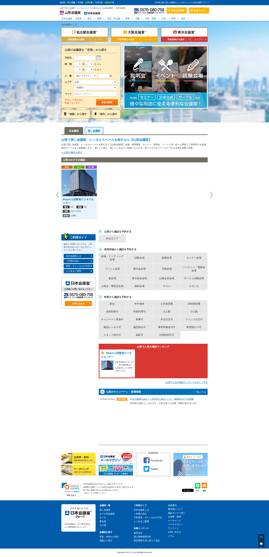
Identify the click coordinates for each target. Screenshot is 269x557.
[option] (166, 77)
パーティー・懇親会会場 (194, 269)
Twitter (154, 469)
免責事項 (172, 505)
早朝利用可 (139, 311)
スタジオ (194, 286)
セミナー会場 (193, 257)
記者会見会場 (166, 278)
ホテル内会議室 (107, 513)
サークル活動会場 (194, 278)
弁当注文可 (166, 319)
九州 (163, 18)
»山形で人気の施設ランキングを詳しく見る (186, 382)
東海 (127, 18)
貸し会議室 (94, 131)
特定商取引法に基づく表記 (147, 540)
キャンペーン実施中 (112, 319)
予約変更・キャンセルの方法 (148, 517)
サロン (166, 286)
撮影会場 (139, 286)
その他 (102, 525)
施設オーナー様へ (176, 513)
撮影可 (139, 335)
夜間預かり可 (193, 327)
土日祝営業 (166, 303)
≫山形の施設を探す (71, 152)
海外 (183, 18)
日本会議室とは (73, 256)
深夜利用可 (112, 311)
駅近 (112, 303)
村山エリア (112, 238)
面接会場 (167, 257)
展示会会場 (139, 268)
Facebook (156, 460)
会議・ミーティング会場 (112, 258)
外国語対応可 (166, 335)
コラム (171, 536)
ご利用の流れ (72, 261)
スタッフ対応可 (112, 335)
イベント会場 (112, 268)
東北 (89, 18)
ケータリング (174, 520)
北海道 (78, 18)
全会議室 (74, 131)
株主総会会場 (139, 278)
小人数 (194, 311)
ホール (102, 517)
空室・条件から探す (109, 536)
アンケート (173, 528)
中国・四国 (150, 18)
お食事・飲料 (174, 516)
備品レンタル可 (112, 327)
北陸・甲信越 (113, 18)
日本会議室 (66, 18)
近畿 (137, 18)
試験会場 (139, 257)
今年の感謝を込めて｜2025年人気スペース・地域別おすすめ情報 (162, 399)
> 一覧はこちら (199, 392)
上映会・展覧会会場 (112, 286)
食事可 (139, 319)
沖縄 (173, 18)
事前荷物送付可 (166, 327)
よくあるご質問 (73, 271)
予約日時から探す (76, 39)
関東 (99, 18)
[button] (71, 488)
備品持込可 (139, 327)
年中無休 (139, 303)
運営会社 (138, 533)
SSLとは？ (71, 495)
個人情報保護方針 (142, 536)
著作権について (175, 509)
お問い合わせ (78, 303)
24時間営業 (194, 303)
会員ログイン (200, 10)
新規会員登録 (177, 10)
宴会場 (112, 278)
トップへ (99, 39)
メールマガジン (175, 524)
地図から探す (106, 540)
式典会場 (167, 268)
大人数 (166, 311)
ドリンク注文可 (194, 319)
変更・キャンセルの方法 (78, 266)
